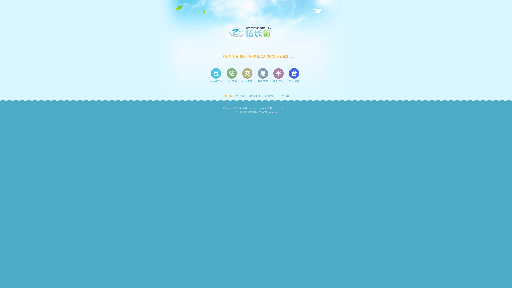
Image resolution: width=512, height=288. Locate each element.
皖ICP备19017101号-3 (265, 111)
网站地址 (270, 96)
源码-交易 (231, 81)
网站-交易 (247, 81)
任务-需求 (294, 81)
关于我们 (240, 96)
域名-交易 (263, 81)
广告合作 (284, 96)
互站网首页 (216, 81)
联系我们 (255, 96)
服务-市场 (278, 81)
